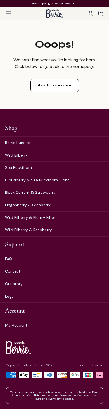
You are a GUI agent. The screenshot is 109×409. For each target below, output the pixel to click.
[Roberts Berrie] (18, 347)
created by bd (91, 365)
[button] (8, 13)
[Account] (90, 13)
